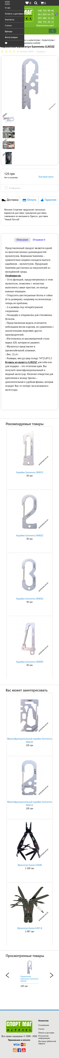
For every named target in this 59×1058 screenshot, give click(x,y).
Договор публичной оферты (47, 1042)
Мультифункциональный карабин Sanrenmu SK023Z (29, 740)
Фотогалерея (11, 37)
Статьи (8, 25)
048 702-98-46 (46, 10)
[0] (6, 43)
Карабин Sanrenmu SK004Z (29, 662)
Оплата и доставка (14, 13)
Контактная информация (44, 1037)
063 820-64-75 (46, 14)
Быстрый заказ (46, 177)
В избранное (12, 188)
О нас (7, 7)
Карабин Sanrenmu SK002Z (29, 535)
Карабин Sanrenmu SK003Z (29, 599)
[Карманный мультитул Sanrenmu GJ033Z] (9, 119)
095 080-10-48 (46, 18)
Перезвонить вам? (45, 25)
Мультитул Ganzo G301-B (29, 928)
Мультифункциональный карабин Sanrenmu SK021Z (29, 804)
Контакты (9, 19)
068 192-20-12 (46, 22)
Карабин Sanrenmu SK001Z (29, 472)
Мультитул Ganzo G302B (30, 865)
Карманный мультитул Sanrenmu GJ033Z (29, 979)
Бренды (8, 31)
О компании (43, 1025)
